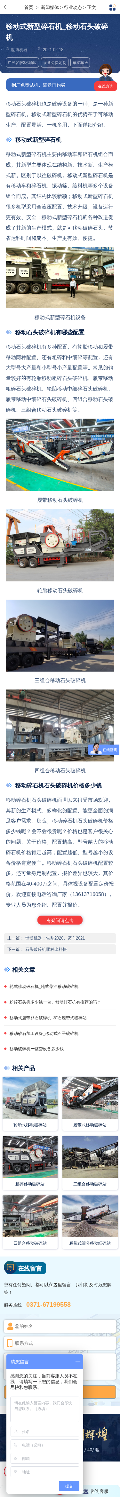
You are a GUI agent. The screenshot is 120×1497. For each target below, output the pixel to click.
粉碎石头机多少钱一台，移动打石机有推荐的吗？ (55, 1002)
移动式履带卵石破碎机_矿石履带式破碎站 (48, 1017)
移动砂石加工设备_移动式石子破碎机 (44, 1033)
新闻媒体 (50, 7)
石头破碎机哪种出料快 (46, 949)
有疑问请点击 (60, 920)
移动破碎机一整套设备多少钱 (37, 1048)
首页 (29, 7)
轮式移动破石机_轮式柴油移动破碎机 (44, 986)
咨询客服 (99, 1491)
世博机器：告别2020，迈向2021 (55, 938)
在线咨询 (105, 86)
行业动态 (73, 7)
